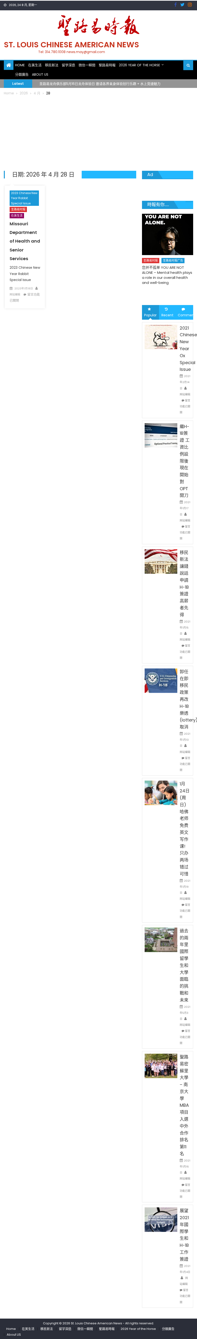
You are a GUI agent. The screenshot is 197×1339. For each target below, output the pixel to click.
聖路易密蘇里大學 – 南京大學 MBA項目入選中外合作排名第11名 (184, 1105)
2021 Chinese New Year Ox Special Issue (188, 349)
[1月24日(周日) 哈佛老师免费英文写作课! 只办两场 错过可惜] (161, 792)
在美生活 (35, 65)
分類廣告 (22, 74)
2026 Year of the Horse (139, 65)
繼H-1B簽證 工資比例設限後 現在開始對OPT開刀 (185, 461)
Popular (150, 315)
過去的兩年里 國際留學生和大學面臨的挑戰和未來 (184, 965)
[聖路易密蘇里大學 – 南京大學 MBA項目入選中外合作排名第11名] (161, 1065)
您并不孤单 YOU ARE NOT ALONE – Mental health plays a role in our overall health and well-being (167, 275)
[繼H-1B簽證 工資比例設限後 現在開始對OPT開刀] (161, 435)
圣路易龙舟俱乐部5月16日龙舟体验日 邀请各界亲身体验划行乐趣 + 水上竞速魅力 (99, 83)
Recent (167, 315)
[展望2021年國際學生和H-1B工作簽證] (161, 1219)
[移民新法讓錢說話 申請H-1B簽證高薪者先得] (161, 561)
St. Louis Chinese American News (71, 44)
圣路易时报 (18, 209)
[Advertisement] (98, 132)
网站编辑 (15, 294)
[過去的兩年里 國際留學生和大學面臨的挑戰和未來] (161, 939)
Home (20, 65)
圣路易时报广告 (173, 260)
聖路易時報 (107, 65)
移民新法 (51, 65)
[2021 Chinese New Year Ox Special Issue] (161, 336)
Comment (185, 315)
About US (40, 74)
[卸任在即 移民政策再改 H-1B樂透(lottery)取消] (161, 680)
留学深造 (68, 65)
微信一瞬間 (87, 65)
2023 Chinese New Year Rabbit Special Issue (24, 198)
